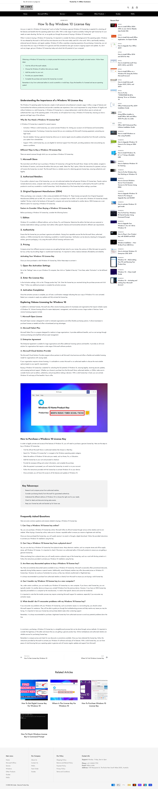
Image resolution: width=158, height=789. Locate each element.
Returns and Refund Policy (65, 763)
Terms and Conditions (63, 772)
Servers (62, 14)
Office (120, 24)
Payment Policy (61, 766)
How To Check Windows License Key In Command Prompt (34, 735)
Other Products (99, 14)
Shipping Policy (61, 760)
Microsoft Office (43, 14)
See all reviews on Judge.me (31, 2)
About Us (34, 760)
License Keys (64, 20)
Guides (118, 14)
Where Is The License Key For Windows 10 (64, 704)
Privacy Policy (61, 769)
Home (25, 14)
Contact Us (34, 763)
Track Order (34, 769)
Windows (80, 14)
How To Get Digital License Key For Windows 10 (34, 704)
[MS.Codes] (26, 7)
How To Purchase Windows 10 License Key (94, 704)
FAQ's (133, 14)
